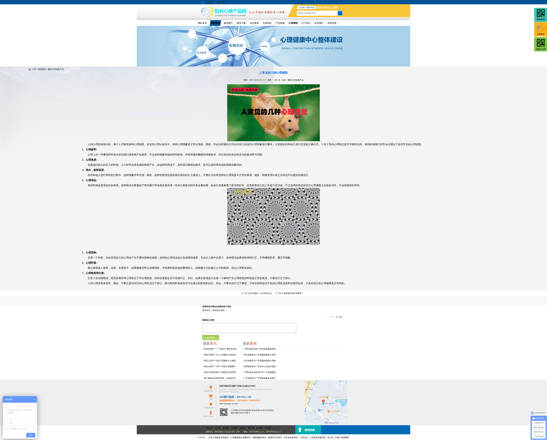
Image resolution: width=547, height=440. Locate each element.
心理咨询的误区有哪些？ (293, 293)
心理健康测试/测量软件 (240, 437)
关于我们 (306, 23)
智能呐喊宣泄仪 (259, 437)
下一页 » (339, 317)
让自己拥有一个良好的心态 (260, 293)
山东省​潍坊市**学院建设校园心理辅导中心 (261, 361)
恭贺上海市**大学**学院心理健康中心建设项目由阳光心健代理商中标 (221, 366)
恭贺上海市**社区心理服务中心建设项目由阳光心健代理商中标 (221, 361)
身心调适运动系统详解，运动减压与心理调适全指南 (221, 378)
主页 (34, 69)
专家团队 (267, 23)
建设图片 (228, 23)
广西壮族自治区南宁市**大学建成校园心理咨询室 (261, 372)
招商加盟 (332, 23)
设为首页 (209, 2)
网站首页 (202, 23)
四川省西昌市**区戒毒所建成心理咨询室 (261, 355)
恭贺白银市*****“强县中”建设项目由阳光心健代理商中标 (221, 349)
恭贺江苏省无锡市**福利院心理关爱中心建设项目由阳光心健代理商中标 (221, 372)
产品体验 (280, 23)
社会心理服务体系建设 (218, 437)
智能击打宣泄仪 (275, 437)
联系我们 (319, 23)
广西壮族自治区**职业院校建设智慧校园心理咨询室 (261, 349)
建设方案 (241, 23)
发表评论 (206, 306)
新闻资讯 (215, 23)
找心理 (330, 437)
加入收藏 (221, 2)
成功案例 (254, 23)
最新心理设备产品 (56, 69)
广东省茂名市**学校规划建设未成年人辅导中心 (261, 378)
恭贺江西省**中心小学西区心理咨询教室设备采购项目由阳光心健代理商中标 (221, 355)
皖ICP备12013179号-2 (240, 413)
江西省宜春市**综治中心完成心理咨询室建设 (261, 366)
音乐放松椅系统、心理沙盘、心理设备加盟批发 (305, 437)
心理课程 (293, 23)
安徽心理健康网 (342, 437)
